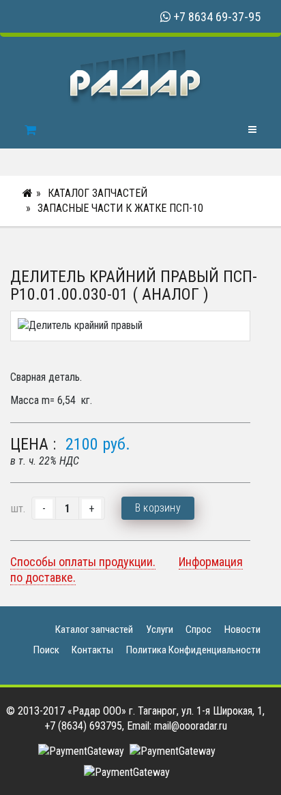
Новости (242, 629)
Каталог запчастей (97, 193)
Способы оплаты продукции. (83, 562)
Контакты (92, 650)
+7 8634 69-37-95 (217, 17)
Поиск (46, 650)
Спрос (198, 629)
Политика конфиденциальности (193, 650)
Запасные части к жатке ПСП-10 (120, 208)
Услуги (159, 629)
